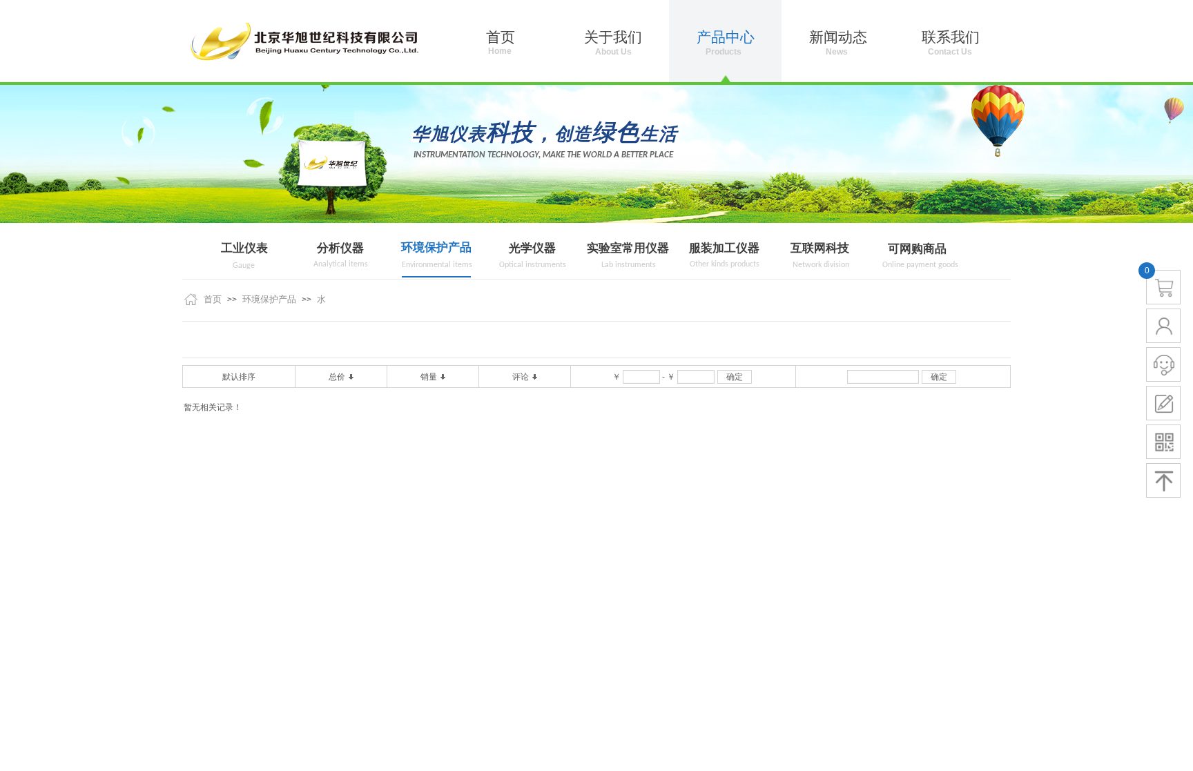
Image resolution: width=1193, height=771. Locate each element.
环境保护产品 (436, 247)
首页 (213, 299)
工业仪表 (244, 248)
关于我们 (613, 37)
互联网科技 (820, 248)
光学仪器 (532, 248)
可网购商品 (917, 248)
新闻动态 (838, 37)
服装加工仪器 (724, 248)
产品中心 (726, 37)
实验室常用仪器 (628, 248)
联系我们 (951, 37)
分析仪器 (340, 248)
